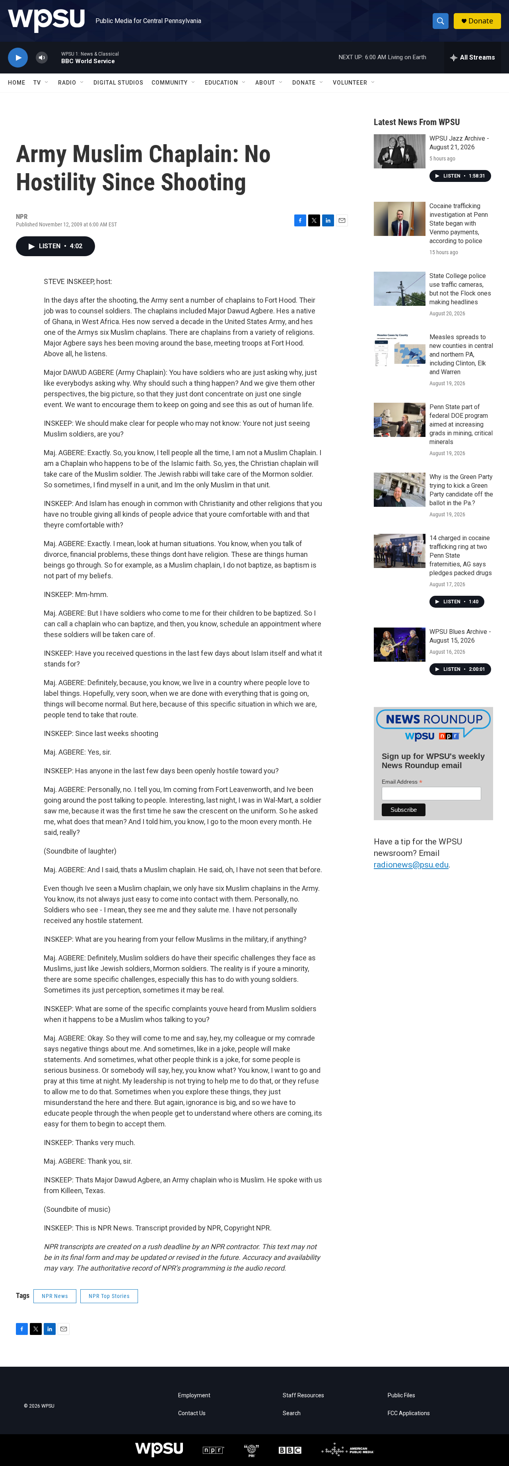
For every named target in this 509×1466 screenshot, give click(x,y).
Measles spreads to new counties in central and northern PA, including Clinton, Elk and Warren (461, 354)
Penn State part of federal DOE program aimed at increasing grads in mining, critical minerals (461, 424)
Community (170, 82)
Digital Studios (118, 82)
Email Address (402, 782)
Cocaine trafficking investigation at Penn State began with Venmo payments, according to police (458, 223)
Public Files (401, 1395)
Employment (194, 1395)
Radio (67, 82)
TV (37, 82)
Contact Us (192, 1413)
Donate (480, 21)
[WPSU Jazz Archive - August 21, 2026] (399, 151)
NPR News (55, 1296)
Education (221, 82)
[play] (18, 57)
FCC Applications (409, 1413)
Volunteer (350, 82)
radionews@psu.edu (411, 864)
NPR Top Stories (109, 1296)
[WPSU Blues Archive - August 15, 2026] (399, 645)
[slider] (54, 57)
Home (16, 82)
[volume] (42, 58)
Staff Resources (303, 1395)
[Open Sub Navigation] (47, 82)
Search (292, 1413)
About (265, 82)
